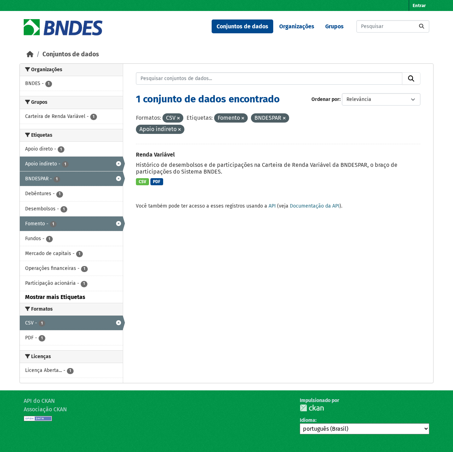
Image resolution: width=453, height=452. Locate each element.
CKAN (312, 408)
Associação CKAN (45, 409)
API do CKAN (39, 400)
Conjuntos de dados (242, 26)
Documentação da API (314, 206)
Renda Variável (155, 154)
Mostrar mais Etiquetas (55, 297)
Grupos (334, 26)
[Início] (30, 54)
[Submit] (421, 26)
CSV (142, 181)
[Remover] (178, 118)
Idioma (307, 420)
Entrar (419, 5)
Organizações (296, 26)
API (272, 206)
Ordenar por (325, 99)
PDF (156, 181)
